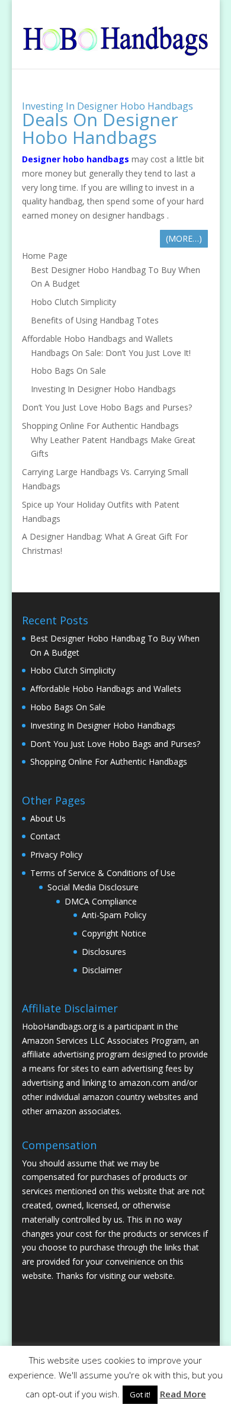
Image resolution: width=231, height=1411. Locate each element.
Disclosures (104, 951)
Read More (183, 1394)
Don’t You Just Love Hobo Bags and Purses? (107, 407)
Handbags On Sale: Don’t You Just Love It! (111, 352)
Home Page (45, 255)
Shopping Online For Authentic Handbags (100, 425)
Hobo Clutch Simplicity (73, 301)
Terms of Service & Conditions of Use (102, 872)
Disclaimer (102, 970)
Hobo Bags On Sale (68, 370)
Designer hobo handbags (75, 159)
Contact (45, 836)
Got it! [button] (140, 1394)
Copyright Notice (114, 933)
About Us (48, 818)
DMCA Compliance (101, 901)
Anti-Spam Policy (114, 915)
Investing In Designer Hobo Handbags (107, 106)
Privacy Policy (56, 854)
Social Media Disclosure (93, 887)
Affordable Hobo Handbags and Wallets (97, 338)
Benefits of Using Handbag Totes (95, 320)
